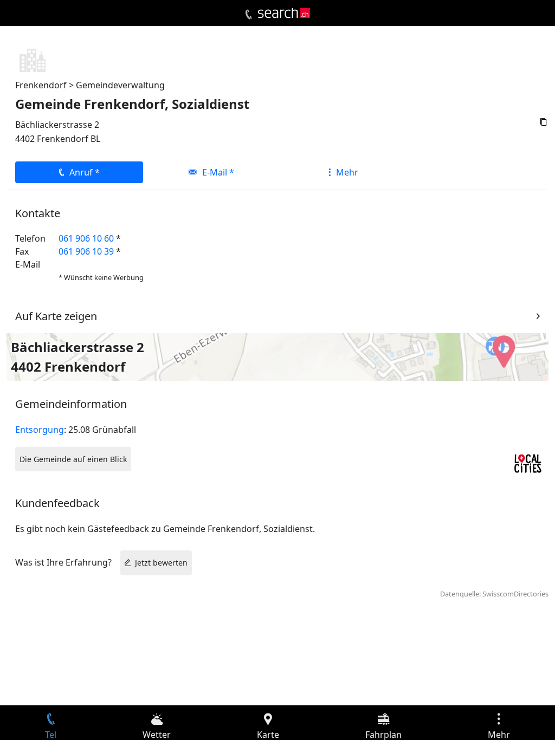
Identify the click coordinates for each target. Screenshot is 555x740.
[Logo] (284, 13)
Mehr (347, 172)
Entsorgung (39, 430)
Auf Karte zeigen (56, 316)
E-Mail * (218, 172)
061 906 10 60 (86, 238)
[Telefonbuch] (248, 14)
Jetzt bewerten (161, 562)
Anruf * (84, 172)
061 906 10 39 (86, 251)
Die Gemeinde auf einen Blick (73, 459)
